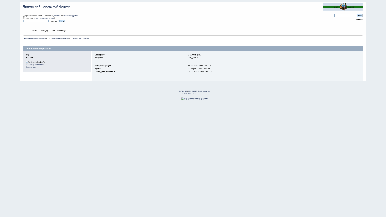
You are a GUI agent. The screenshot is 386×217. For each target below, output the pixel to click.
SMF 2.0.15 (183, 91)
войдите (57, 16)
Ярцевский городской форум (46, 6)
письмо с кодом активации (44, 18)
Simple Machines (204, 91)
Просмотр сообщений (35, 65)
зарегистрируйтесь (71, 16)
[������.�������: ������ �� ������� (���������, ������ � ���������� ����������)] (194, 98)
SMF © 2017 (192, 91)
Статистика (31, 67)
